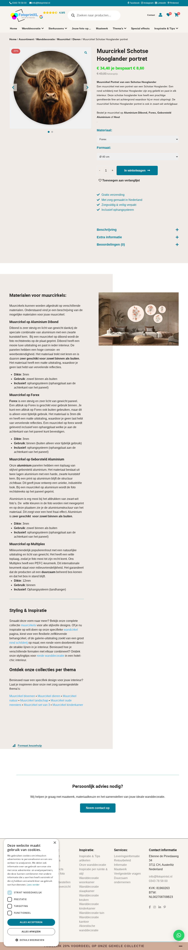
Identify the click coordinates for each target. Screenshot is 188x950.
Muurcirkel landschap (34, 700)
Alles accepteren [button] (31, 922)
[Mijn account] (160, 15)
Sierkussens (56, 28)
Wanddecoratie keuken (89, 897)
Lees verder (33, 884)
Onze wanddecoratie (92, 864)
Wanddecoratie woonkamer (89, 880)
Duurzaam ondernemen (122, 880)
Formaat (103, 147)
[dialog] (31, 892)
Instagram (148, 3)
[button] (86, 52)
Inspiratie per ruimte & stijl (93, 871)
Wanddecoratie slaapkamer (89, 889)
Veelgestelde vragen (127, 873)
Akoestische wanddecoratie (88, 928)
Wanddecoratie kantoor (89, 919)
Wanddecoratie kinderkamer (89, 906)
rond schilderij (18, 642)
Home (13, 28)
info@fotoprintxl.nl (41, 3)
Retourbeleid (122, 860)
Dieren (77, 39)
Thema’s (118, 28)
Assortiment (26, 39)
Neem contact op (98, 807)
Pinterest (174, 3)
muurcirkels (28, 625)
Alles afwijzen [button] (31, 931)
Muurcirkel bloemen (22, 696)
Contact (151, 15)
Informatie (120, 864)
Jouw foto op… (81, 28)
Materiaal (104, 130)
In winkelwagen (135, 170)
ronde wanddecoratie (50, 655)
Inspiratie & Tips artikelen (89, 858)
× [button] (54, 842)
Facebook (134, 3)
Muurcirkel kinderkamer (68, 704)
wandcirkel (71, 629)
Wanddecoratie (31, 28)
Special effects (140, 28)
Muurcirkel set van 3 (37, 704)
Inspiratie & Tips (164, 28)
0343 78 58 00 (19, 3)
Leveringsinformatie (127, 856)
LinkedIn (161, 3)
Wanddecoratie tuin (91, 912)
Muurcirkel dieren (49, 696)
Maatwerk (102, 28)
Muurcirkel (63, 39)
